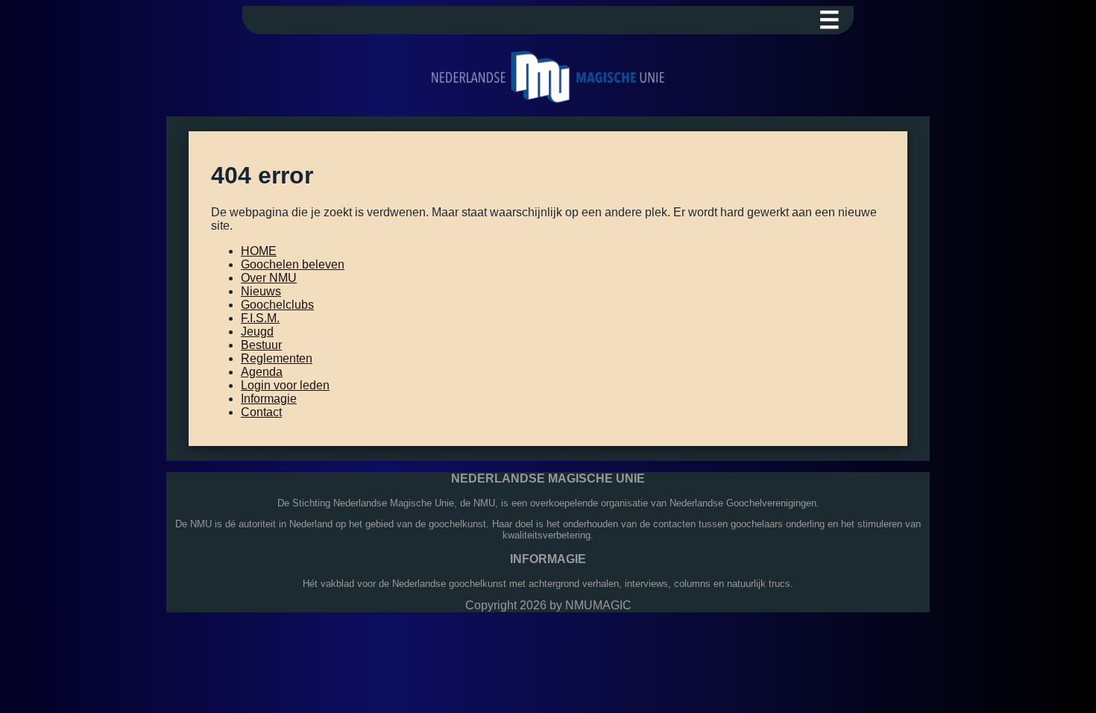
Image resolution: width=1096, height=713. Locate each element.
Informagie (269, 398)
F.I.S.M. (260, 318)
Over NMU (269, 277)
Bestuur (261, 345)
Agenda (262, 371)
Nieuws (261, 291)
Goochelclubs (277, 304)
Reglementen (276, 358)
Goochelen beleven (292, 264)
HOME (259, 251)
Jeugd (257, 331)
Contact (261, 412)
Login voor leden (285, 385)
